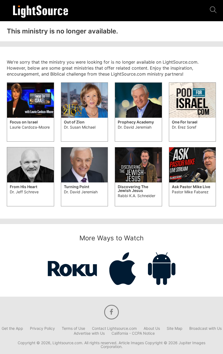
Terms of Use (73, 328)
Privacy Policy (42, 328)
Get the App (12, 328)
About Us (152, 328)
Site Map (174, 328)
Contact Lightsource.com (114, 328)
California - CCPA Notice (133, 333)
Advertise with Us (89, 333)
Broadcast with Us (205, 328)
